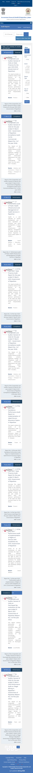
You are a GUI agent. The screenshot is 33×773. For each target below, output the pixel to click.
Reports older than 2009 (23, 38)
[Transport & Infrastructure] (27, 72)
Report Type (26, 77)
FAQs (3, 1)
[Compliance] (27, 84)
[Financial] (27, 85)
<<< (6, 747)
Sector (26, 64)
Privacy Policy (22, 760)
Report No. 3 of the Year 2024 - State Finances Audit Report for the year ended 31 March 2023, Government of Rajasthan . (14, 275)
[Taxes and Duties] (27, 71)
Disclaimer (19, 757)
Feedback (8, 1)
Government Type (27, 56)
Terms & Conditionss (24, 762)
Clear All (27, 51)
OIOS (18, 3)
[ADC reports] (27, 82)
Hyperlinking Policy (12, 760)
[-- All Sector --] (27, 66)
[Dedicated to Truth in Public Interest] (3, 11)
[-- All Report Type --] (27, 80)
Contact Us (13, 1)
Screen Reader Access (10, 762)
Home (19, 27)
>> (12, 749)
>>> (16, 749)
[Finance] (27, 69)
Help (25, 757)
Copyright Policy (10, 757)
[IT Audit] (27, 68)
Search (27, 101)
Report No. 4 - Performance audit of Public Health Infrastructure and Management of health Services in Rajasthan (14, 208)
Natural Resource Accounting (23, 1)
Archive (13, 764)
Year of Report (26, 89)
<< (10, 747)
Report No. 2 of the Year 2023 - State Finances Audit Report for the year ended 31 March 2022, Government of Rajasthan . (14, 475)
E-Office (13, 3)
